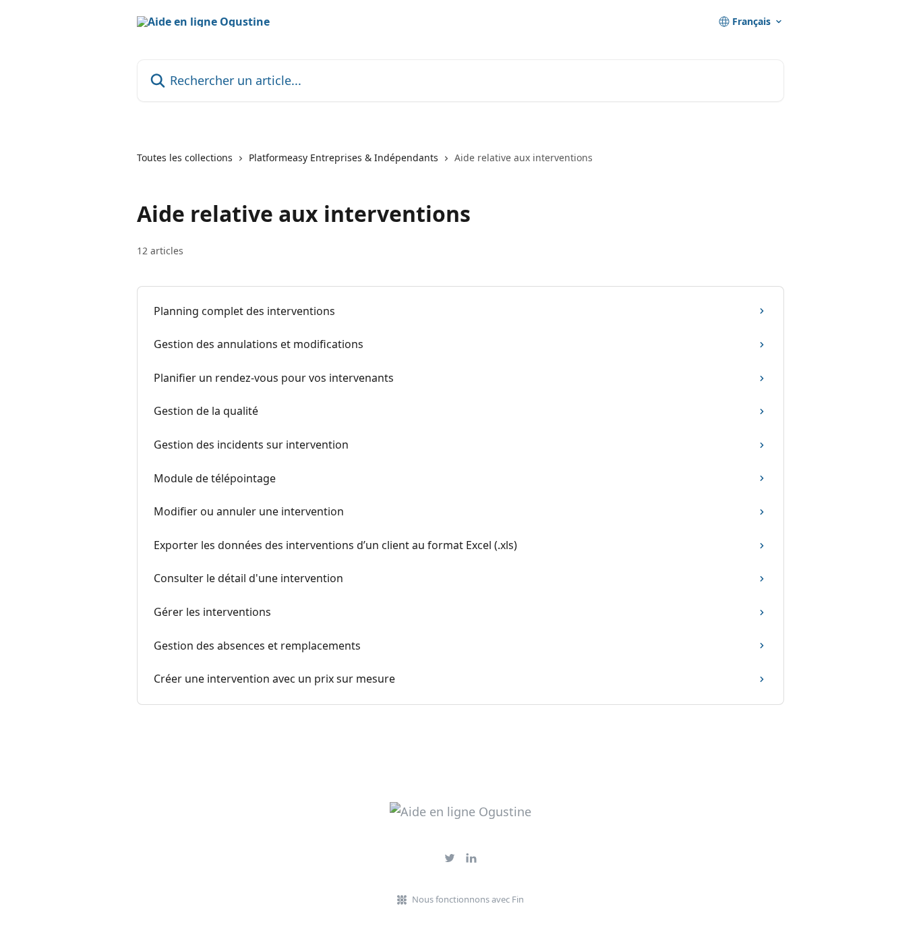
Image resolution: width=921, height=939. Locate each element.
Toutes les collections (185, 157)
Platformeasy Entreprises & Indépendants (343, 157)
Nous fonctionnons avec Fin (468, 899)
